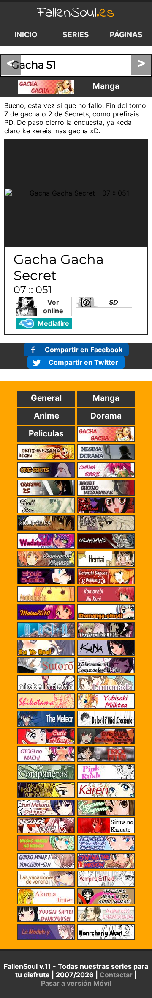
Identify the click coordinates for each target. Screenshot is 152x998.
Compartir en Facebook (83, 349)
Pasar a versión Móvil (76, 983)
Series (75, 34)
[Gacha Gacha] (46, 87)
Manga (105, 86)
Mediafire (53, 323)
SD (113, 302)
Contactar (116, 974)
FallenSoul (76, 13)
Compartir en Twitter (83, 362)
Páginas (126, 34)
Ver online (53, 306)
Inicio (26, 34)
